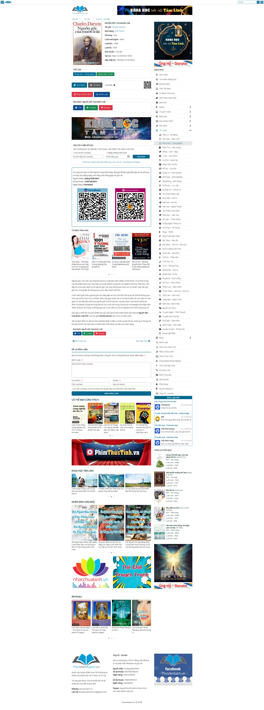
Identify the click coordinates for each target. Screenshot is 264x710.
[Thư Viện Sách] (8, 3)
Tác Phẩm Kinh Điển (171, 211)
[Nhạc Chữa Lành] (92, 588)
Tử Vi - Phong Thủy (170, 266)
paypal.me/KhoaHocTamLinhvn (133, 688)
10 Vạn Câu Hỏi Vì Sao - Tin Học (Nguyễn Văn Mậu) (127, 427)
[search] (258, 2)
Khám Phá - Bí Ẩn (105, 74)
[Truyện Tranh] (132, 588)
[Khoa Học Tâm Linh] (173, 59)
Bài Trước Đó (80, 341)
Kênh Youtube (165, 375)
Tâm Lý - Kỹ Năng (169, 135)
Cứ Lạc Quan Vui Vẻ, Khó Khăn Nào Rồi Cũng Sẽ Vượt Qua (83, 490)
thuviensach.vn (86, 689)
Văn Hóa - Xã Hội (169, 202)
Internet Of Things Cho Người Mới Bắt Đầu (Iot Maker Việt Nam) (79, 428)
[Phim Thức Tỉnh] (111, 465)
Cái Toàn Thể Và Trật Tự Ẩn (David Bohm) (94, 427)
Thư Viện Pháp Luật (170, 194)
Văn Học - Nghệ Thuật (171, 207)
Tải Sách (96, 85)
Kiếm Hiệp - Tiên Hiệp (171, 325)
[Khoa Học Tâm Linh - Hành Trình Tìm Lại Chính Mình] (173, 581)
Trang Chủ (75, 19)
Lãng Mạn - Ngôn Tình (172, 299)
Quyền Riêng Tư (166, 389)
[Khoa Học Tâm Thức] (154, 14)
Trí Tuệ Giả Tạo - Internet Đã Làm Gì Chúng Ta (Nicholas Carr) (111, 427)
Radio (161, 107)
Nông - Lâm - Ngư (170, 152)
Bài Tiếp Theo (142, 341)
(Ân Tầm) (177, 526)
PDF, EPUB (119, 31)
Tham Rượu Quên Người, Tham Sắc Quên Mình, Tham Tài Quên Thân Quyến (137, 491)
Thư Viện (87, 19)
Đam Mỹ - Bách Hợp (171, 304)
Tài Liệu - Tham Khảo (171, 219)
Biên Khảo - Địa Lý (170, 270)
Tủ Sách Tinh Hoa (166, 93)
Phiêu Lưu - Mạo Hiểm (172, 287)
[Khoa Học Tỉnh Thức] (111, 140)
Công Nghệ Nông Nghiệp (170, 361)
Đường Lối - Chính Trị (171, 190)
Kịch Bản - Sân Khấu (171, 321)
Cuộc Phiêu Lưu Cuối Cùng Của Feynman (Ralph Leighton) (142, 428)
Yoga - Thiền (167, 232)
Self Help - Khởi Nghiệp (172, 177)
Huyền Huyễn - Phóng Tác (173, 329)
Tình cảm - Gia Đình (170, 253)
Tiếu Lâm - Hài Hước (171, 295)
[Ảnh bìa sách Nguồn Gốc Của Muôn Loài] (87, 64)
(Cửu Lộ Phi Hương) (177, 509)
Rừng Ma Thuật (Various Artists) (101, 627)
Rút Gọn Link (164, 370)
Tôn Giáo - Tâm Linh (171, 139)
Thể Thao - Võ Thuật (171, 228)
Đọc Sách (81, 85)
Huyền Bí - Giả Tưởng (171, 278)
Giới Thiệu (163, 75)
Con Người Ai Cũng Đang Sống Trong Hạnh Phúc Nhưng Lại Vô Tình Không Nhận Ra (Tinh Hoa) (110, 544)
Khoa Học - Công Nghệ (103, 19)
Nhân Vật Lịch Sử (169, 164)
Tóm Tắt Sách (165, 89)
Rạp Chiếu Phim (166, 121)
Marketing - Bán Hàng (171, 181)
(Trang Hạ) (174, 490)
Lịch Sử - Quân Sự (170, 160)
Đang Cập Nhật (168, 333)
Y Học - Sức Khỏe (169, 156)
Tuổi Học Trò (167, 261)
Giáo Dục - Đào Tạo (170, 215)
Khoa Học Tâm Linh (167, 347)
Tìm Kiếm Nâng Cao (167, 79)
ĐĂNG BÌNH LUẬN (111, 393)
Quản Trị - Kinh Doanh (172, 173)
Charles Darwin (118, 27)
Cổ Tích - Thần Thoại (171, 283)
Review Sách (164, 84)
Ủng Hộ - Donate (166, 393)
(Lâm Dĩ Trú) (177, 456)
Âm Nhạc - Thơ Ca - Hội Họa (174, 245)
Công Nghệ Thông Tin (171, 223)
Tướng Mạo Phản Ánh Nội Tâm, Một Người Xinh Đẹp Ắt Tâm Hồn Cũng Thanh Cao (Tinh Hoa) (138, 544)
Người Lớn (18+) (169, 308)
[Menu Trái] (2, 3)
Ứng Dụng (163, 384)
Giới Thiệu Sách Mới (167, 98)
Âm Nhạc (163, 126)
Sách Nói (163, 116)
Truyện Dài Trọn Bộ (170, 316)
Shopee (107, 107)
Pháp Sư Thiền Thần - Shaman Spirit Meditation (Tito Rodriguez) (140, 630)
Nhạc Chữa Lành (84, 94)
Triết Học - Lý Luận (170, 185)
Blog (161, 338)
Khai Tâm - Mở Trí (169, 198)
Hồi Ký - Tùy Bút (169, 169)
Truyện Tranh (165, 112)
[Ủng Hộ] (173, 66)
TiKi (79, 107)
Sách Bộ (162, 102)
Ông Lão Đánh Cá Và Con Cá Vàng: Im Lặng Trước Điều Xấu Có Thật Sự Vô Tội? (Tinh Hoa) (83, 544)
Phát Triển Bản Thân (171, 236)
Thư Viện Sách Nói (167, 366)
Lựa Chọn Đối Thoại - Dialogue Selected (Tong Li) (121, 629)
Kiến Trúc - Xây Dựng (171, 147)
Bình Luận (103, 94)
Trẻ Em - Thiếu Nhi (170, 257)
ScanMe (108, 85)
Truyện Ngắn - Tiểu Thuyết (173, 312)
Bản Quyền (164, 379)
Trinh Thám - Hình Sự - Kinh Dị (175, 291)
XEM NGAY (141, 157)
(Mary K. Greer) (179, 473)
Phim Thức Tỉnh (166, 356)
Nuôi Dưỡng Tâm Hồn (171, 249)
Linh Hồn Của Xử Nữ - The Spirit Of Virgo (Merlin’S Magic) (80, 629)
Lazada (93, 107)
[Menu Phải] (261, 3)
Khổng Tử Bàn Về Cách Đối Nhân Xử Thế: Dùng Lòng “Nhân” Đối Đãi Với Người (111, 491)
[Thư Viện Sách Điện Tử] (173, 685)
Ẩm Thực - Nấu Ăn (170, 240)
